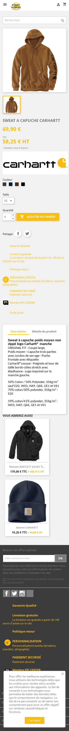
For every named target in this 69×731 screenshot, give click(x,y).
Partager (18, 233)
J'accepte (34, 720)
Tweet (27, 233)
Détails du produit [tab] (44, 331)
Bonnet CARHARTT (27, 527)
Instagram (22, 593)
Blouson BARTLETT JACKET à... (27, 466)
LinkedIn (29, 593)
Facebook (6, 593)
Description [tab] (18, 331)
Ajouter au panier (37, 217)
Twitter (14, 593)
